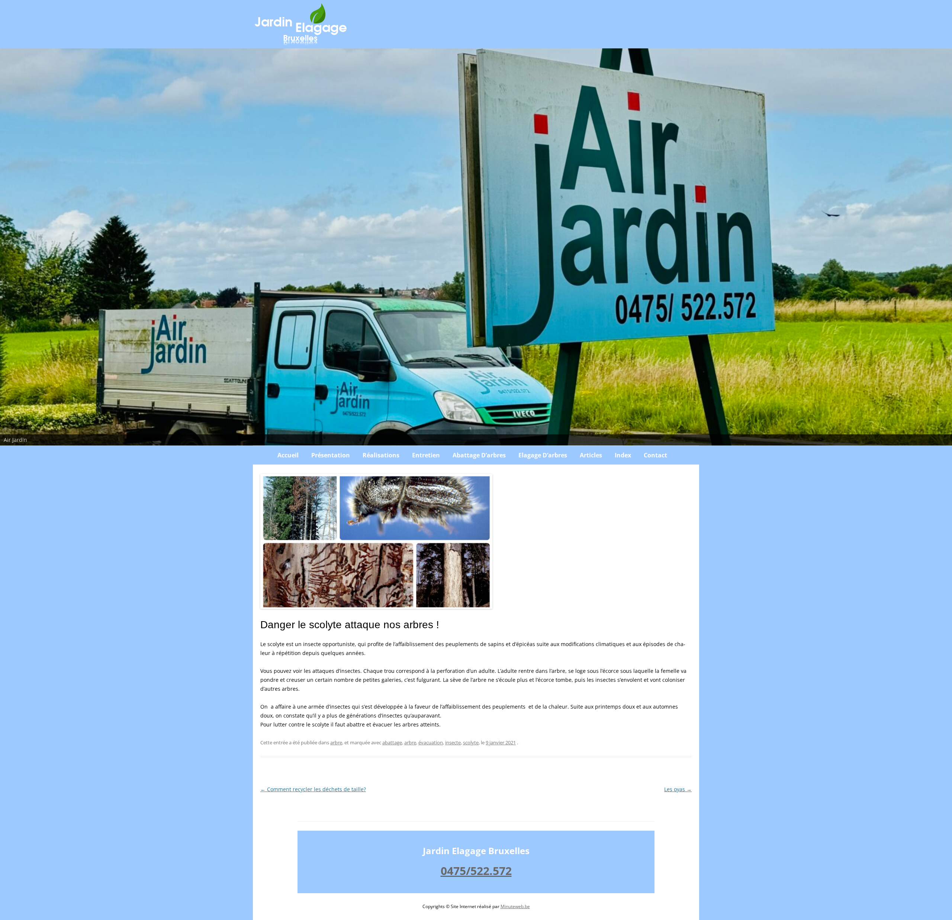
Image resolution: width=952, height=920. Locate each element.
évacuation (430, 742)
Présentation (330, 455)
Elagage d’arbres (542, 455)
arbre (336, 742)
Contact (655, 455)
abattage (392, 742)
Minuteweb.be (515, 906)
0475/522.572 (476, 870)
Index (623, 455)
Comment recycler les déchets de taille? (313, 789)
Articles (591, 455)
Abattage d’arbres (479, 455)
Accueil (288, 455)
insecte (453, 742)
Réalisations (381, 455)
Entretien (426, 455)
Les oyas (678, 789)
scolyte (471, 742)
